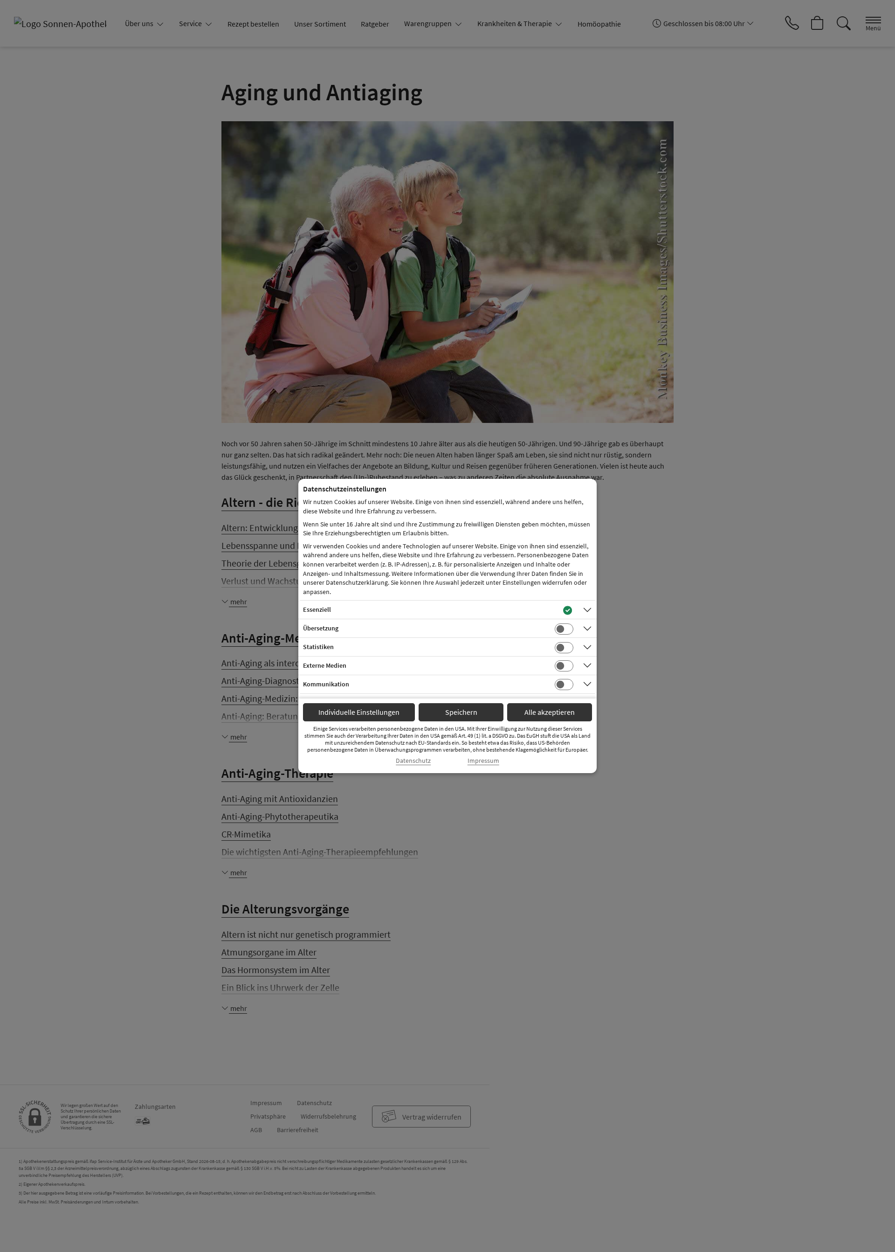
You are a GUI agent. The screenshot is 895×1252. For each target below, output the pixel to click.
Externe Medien (324, 665)
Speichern (461, 712)
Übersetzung (320, 628)
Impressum (483, 761)
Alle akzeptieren (549, 712)
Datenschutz (413, 761)
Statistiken (318, 647)
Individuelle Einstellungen (358, 712)
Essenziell (317, 609)
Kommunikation (326, 684)
